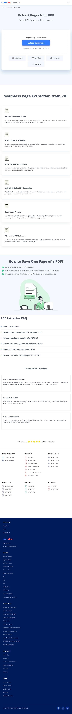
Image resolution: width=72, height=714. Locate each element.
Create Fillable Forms (34, 472)
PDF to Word (55, 457)
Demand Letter (7, 624)
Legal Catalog (7, 560)
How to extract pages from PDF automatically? (22, 332)
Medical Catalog (8, 566)
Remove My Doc (8, 696)
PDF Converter (9, 460)
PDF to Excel (55, 460)
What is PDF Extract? (11, 326)
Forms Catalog (7, 556)
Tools (9, 8)
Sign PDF (5, 658)
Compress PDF (9, 457)
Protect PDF (31, 492)
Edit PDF (30, 457)
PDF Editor (6, 655)
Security (5, 692)
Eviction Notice (7, 634)
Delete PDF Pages (33, 466)
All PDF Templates (8, 645)
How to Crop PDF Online (11, 417)
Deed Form (6, 621)
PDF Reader (31, 460)
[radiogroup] (34, 441)
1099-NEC (6, 590)
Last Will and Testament (10, 638)
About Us (6, 526)
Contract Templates (9, 617)
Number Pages (33, 463)
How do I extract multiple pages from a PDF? (22, 355)
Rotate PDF (31, 469)
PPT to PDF (8, 492)
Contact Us (6, 533)
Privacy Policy (7, 686)
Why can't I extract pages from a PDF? (19, 349)
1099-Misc (6, 587)
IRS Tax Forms (7, 563)
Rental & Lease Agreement (11, 641)
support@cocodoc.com (10, 546)
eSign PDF (31, 486)
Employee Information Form (11, 628)
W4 (4, 583)
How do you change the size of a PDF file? (20, 338)
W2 (4, 580)
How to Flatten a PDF (10, 398)
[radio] (29, 441)
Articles (5, 672)
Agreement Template (9, 607)
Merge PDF (54, 489)
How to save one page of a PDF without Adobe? (23, 344)
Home (3, 8)
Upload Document (36, 43)
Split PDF (54, 486)
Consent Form (7, 611)
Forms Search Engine (9, 597)
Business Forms (8, 573)
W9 (4, 577)
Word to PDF (9, 486)
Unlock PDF (31, 489)
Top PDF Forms (7, 594)
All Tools (5, 668)
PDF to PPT (54, 463)
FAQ (4, 529)
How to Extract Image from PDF (14, 379)
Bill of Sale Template (9, 614)
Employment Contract (10, 631)
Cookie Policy (7, 689)
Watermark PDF (33, 475)
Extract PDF (16, 2)
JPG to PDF (8, 495)
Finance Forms (7, 570)
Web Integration (8, 665)
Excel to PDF (9, 489)
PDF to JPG (54, 466)
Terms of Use (7, 682)
